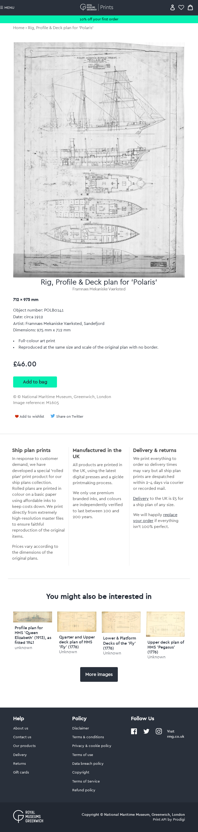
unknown (23, 647)
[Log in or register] (172, 7)
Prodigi (179, 819)
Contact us (22, 737)
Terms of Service (86, 781)
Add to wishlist (32, 416)
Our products (24, 746)
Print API (160, 819)
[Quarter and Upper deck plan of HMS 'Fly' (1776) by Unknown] (76, 630)
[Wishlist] (181, 7)
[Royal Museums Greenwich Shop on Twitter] (146, 733)
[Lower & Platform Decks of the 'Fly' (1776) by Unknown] (121, 631)
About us (20, 728)
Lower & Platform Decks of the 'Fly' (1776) (119, 642)
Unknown (68, 651)
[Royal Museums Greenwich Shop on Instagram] (159, 733)
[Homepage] (97, 7)
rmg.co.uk (175, 736)
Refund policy (83, 790)
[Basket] (190, 7)
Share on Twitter (69, 416)
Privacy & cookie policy (91, 746)
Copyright (80, 772)
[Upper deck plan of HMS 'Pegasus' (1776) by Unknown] (165, 636)
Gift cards (21, 772)
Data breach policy (88, 764)
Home (18, 28)
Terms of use (82, 755)
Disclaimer (80, 728)
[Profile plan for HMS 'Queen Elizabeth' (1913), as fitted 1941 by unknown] (32, 621)
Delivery (141, 499)
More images (99, 674)
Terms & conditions (88, 737)
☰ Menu (7, 8)
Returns (19, 764)
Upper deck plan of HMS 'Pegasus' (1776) (165, 647)
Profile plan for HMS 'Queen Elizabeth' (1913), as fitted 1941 (33, 635)
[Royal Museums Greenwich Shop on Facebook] (134, 733)
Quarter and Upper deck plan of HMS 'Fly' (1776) (77, 641)
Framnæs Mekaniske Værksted (98, 289)
